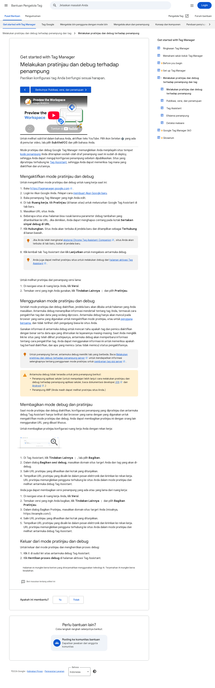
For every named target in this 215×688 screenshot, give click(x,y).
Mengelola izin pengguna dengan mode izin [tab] (84, 24)
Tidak (76, 599)
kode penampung (30, 154)
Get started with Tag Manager (176, 40)
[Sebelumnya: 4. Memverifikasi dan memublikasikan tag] (25, 90)
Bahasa (75, 667)
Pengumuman (32, 16)
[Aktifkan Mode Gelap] (95, 671)
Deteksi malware (175, 123)
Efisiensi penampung (177, 115)
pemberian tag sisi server (108, 361)
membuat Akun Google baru (90, 193)
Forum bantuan (203, 16)
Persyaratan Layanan (54, 671)
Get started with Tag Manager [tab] (19, 24)
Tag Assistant (58, 162)
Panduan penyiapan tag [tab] (199, 24)
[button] (6, 5)
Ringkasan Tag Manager (176, 48)
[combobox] (115, 5)
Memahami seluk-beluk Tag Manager (183, 55)
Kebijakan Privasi (35, 671)
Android (36, 385)
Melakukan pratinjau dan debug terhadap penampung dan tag (181, 80)
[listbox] (79, 671)
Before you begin (172, 63)
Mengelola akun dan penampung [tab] (131, 24)
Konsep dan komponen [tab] (167, 24)
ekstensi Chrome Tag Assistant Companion (87, 240)
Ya (60, 599)
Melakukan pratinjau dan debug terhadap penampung (184, 91)
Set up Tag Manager (174, 70)
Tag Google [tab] (48, 24)
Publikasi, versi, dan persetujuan (184, 100)
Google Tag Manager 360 (177, 130)
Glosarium (168, 137)
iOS (117, 382)
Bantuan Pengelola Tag (26, 5)
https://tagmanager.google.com (49, 188)
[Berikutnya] (208, 25)
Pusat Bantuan (12, 16)
